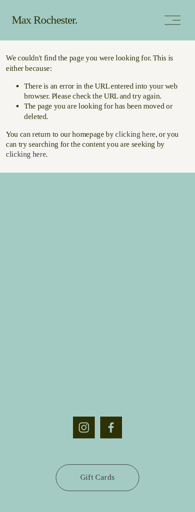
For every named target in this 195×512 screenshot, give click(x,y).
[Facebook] (111, 427)
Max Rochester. (44, 19)
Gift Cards (97, 477)
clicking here (135, 134)
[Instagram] (84, 427)
